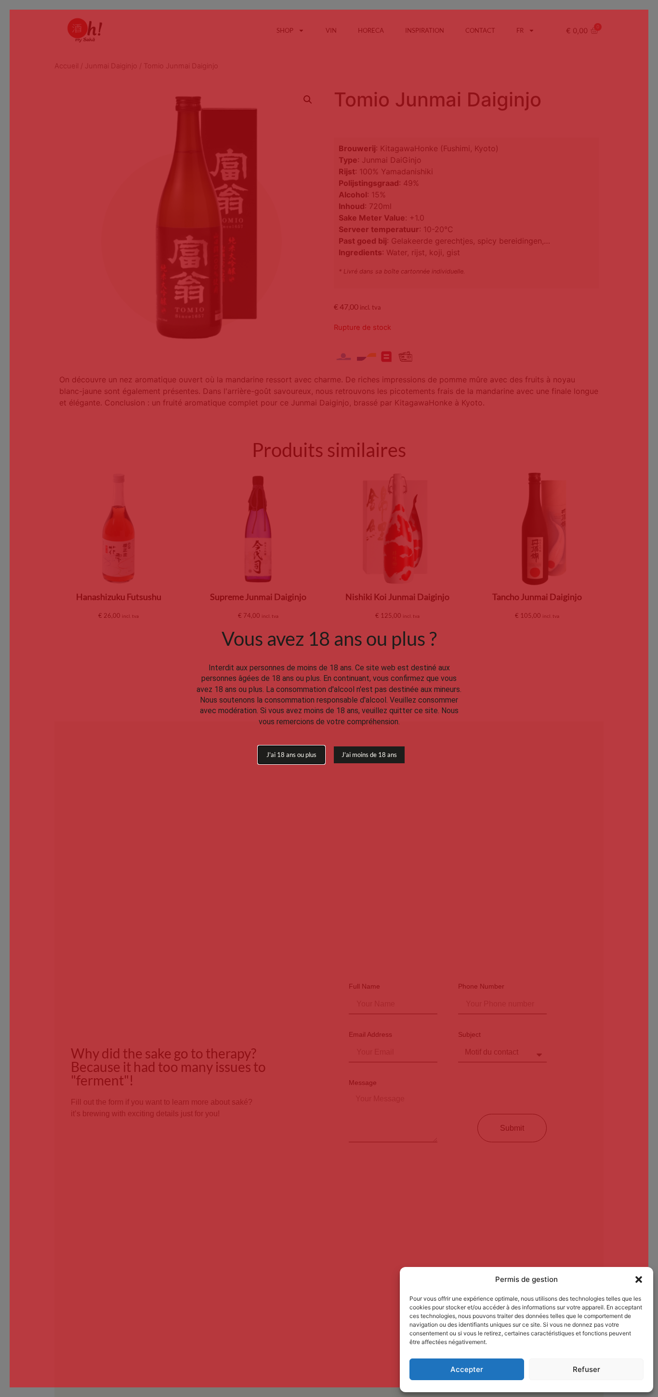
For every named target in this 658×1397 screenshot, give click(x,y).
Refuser (586, 1369)
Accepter (466, 1369)
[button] (639, 1279)
